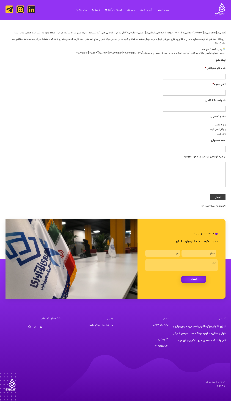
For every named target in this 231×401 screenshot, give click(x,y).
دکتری (220, 134)
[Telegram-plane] (9, 9)
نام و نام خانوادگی (215, 68)
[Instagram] (20, 9)
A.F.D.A (221, 386)
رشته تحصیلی (218, 140)
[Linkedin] (31, 9)
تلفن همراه (219, 84)
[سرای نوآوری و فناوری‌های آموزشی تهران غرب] (220, 9)
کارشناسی (218, 125)
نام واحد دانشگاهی (215, 100)
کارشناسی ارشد (216, 129)
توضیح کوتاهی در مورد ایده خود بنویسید (205, 156)
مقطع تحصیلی (218, 116)
